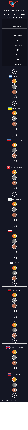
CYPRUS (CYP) (16, 199)
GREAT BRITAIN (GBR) (16, 347)
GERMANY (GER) (16, 290)
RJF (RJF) (16, 262)
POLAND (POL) (16, 231)
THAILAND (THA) (16, 374)
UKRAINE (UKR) (16, 108)
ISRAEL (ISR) (16, 76)
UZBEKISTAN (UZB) (16, 140)
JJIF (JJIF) (14, 321)
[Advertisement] (14, 416)
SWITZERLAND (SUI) (16, 167)
